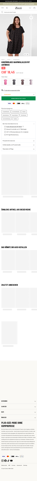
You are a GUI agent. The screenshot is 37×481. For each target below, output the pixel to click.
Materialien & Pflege (8, 149)
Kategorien (4, 401)
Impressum (19, 465)
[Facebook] (5, 460)
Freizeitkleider (6, 111)
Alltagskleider (16, 59)
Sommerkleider (15, 111)
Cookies (13, 465)
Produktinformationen (9, 140)
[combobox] (18, 12)
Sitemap (25, 465)
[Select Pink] (5, 82)
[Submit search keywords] (2, 12)
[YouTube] (11, 460)
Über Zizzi (3, 417)
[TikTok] (8, 460)
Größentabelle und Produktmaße (11, 145)
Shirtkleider (23, 115)
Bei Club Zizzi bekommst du (10, 123)
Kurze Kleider (15, 115)
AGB (9, 465)
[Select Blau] (14, 82)
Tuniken (15, 118)
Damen (3, 59)
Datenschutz (4, 465)
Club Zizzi (3, 406)
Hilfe (2, 412)
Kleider (9, 59)
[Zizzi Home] (18, 8)
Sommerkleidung (6, 118)
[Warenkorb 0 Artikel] (34, 8)
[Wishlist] (31, 17)
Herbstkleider (6, 115)
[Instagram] (2, 460)
